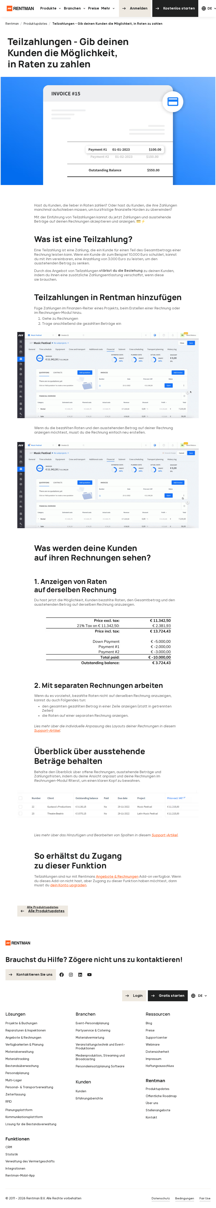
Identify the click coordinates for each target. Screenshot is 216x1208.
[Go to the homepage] (17, 942)
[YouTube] (89, 974)
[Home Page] (20, 8)
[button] (51, 8)
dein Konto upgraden (68, 885)
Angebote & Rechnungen (117, 876)
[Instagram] (70, 974)
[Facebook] (61, 974)
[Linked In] (80, 974)
